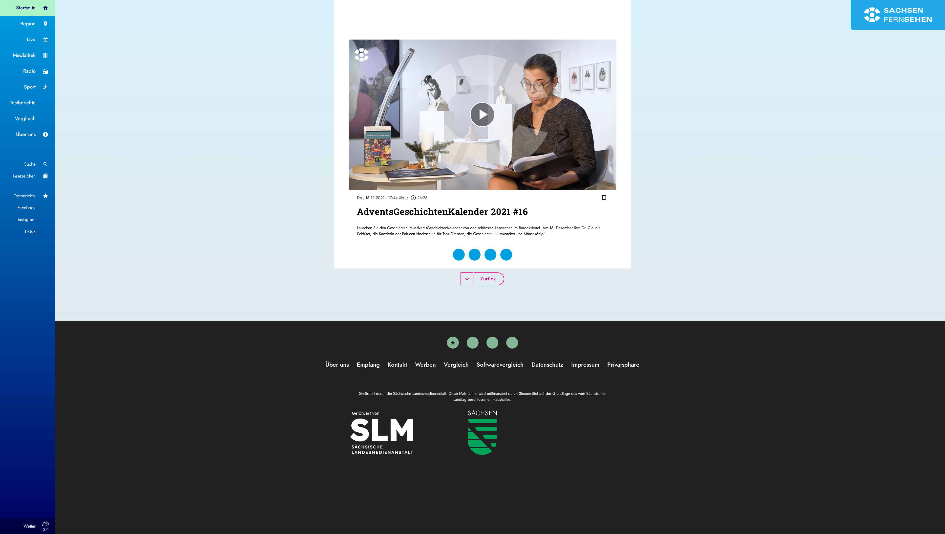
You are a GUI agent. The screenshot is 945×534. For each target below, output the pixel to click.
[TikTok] (512, 343)
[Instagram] (492, 343)
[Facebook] (473, 343)
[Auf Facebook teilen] (459, 255)
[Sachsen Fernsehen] (898, 15)
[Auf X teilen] (475, 255)
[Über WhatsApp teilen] (490, 255)
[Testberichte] (453, 343)
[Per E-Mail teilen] (506, 255)
